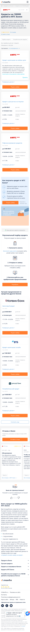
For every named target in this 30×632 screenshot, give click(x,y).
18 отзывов (13, 32)
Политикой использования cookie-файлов (13, 74)
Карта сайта (4, 599)
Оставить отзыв (5, 34)
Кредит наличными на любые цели (14, 60)
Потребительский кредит (10, 389)
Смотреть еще (15, 422)
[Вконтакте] (2, 605)
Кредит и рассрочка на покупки (13, 102)
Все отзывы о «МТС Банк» (9, 478)
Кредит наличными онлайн (11, 347)
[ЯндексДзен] (11, 605)
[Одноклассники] (6, 605)
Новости (22, 599)
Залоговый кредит (8, 306)
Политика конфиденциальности (10, 597)
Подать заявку (15, 87)
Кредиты (5, 475)
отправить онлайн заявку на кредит (12, 555)
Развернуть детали (8, 82)
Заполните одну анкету (10, 251)
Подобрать (15, 284)
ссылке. (23, 626)
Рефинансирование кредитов (12, 143)
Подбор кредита (6, 39)
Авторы (12, 599)
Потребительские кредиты (20, 39)
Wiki (17, 599)
